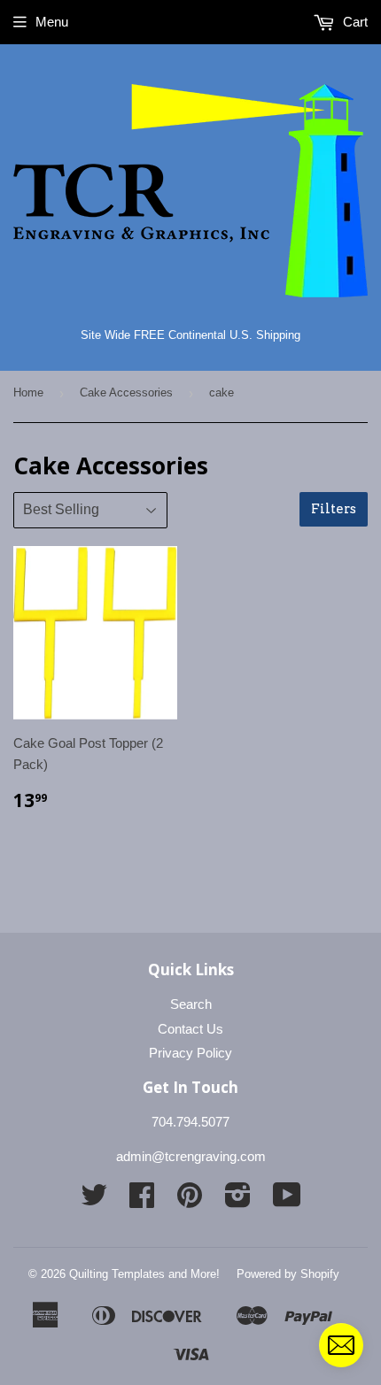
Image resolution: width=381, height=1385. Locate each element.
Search (191, 1004)
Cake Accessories (126, 392)
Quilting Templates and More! (144, 1274)
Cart (353, 21)
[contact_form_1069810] (341, 1345)
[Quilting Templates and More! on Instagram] (238, 1200)
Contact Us (190, 1028)
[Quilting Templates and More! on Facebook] (141, 1200)
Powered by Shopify (288, 1274)
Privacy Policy (190, 1052)
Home (28, 392)
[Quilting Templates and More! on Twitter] (94, 1200)
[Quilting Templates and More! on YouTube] (287, 1200)
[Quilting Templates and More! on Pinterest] (189, 1200)
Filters (333, 509)
